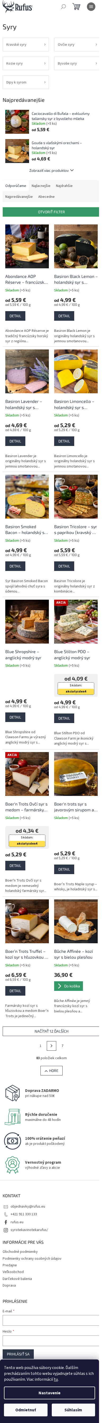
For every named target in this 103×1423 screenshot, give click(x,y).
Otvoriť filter (51, 212)
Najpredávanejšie (19, 196)
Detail (15, 316)
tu (56, 1379)
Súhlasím (73, 1410)
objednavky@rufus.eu (28, 1206)
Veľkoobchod (13, 1272)
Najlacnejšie (41, 186)
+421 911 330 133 (24, 1214)
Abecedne (46, 196)
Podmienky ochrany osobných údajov (32, 1258)
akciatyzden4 (76, 691)
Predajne (10, 1265)
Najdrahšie (64, 186)
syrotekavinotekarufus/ (29, 1230)
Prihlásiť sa (18, 1354)
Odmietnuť (25, 1410)
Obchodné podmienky (20, 1251)
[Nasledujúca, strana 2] (51, 1046)
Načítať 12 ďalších (51, 1031)
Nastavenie (49, 1393)
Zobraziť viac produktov (49, 170)
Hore (53, 1070)
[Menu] (91, 6)
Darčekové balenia (17, 1279)
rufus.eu (17, 1222)
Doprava (9, 1285)
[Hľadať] (63, 6)
